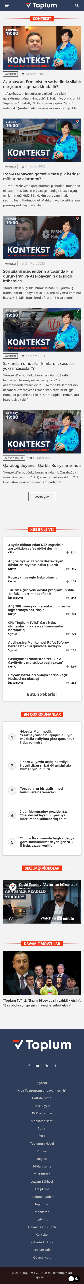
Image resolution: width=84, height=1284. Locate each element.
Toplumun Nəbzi (42, 1143)
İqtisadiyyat (42, 1106)
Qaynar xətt (42, 1257)
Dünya (42, 1151)
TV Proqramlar (14, 458)
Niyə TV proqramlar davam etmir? (42, 1090)
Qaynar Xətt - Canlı (42, 1227)
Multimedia (42, 1174)
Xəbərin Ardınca (42, 1242)
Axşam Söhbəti (42, 1181)
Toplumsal (42, 1204)
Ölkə (42, 1136)
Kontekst (10, 74)
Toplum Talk (42, 1250)
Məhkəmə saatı (42, 1121)
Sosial (42, 1128)
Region (42, 1159)
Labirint (42, 1219)
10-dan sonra (42, 1166)
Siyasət (42, 1083)
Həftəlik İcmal (42, 1098)
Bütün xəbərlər (42, 694)
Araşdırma (42, 1189)
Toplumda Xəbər (42, 1197)
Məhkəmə (42, 1212)
